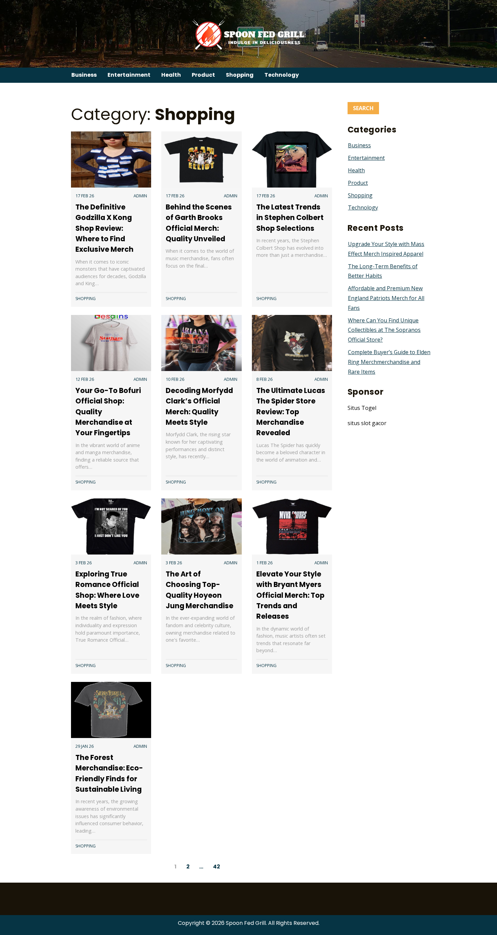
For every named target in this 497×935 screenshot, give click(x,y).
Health (171, 75)
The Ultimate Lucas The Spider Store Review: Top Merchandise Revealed (290, 412)
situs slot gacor (367, 423)
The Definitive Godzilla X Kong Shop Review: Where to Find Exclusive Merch (104, 228)
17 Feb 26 (84, 196)
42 (216, 866)
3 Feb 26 (83, 563)
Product (203, 75)
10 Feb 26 (175, 379)
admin (140, 196)
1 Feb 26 (264, 563)
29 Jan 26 (84, 746)
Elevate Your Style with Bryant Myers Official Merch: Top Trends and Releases (290, 595)
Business (84, 75)
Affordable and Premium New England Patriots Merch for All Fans (386, 298)
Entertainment (129, 75)
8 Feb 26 (264, 379)
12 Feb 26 (84, 379)
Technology (281, 75)
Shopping (240, 75)
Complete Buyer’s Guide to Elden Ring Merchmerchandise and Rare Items (389, 361)
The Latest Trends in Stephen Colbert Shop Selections (290, 217)
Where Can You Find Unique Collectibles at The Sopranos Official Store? (384, 330)
